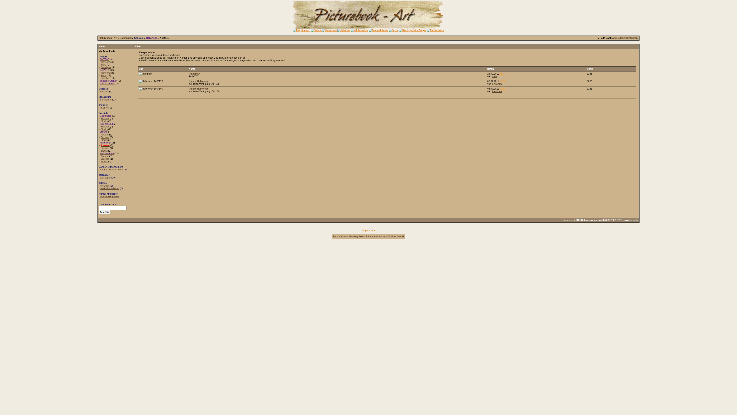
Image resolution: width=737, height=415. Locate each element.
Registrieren (631, 38)
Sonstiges (106, 67)
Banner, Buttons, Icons (111, 169)
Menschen (106, 62)
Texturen (104, 107)
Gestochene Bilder (109, 188)
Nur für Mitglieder (109, 196)
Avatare (105, 134)
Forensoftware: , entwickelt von (368, 236)
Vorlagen (104, 185)
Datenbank (126, 38)
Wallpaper (105, 177)
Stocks (104, 121)
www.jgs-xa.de (630, 220)
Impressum (368, 230)
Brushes (104, 91)
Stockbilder (106, 99)
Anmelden (617, 38)
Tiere (103, 64)
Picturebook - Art (108, 38)
